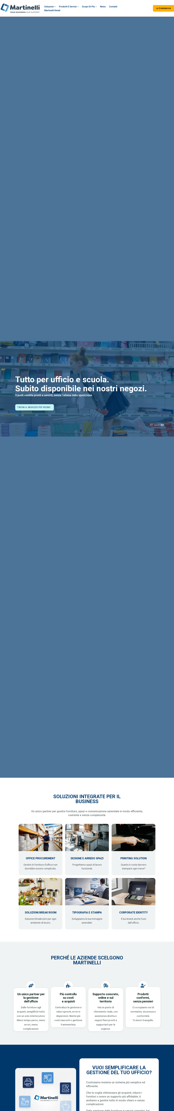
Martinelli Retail (52, 10)
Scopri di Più (88, 6)
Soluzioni (49, 6)
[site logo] (20, 8)
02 (162, 425)
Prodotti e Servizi (68, 6)
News (103, 6)
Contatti (113, 6)
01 (151, 425)
